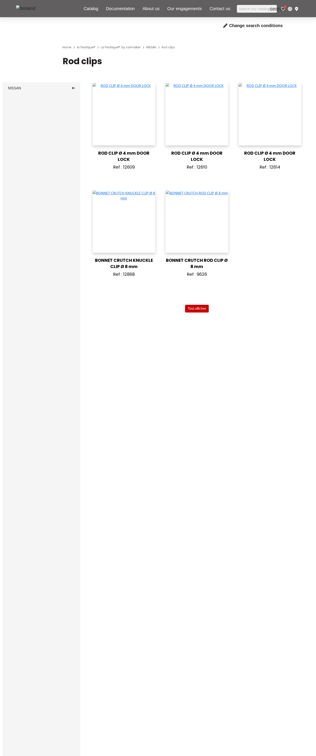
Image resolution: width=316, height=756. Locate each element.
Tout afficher (197, 308)
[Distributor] (296, 8)
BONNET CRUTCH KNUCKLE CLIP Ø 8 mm (124, 263)
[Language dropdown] (290, 8)
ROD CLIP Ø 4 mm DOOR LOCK (123, 156)
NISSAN (14, 88)
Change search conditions (256, 25)
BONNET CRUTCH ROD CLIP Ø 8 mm (197, 263)
